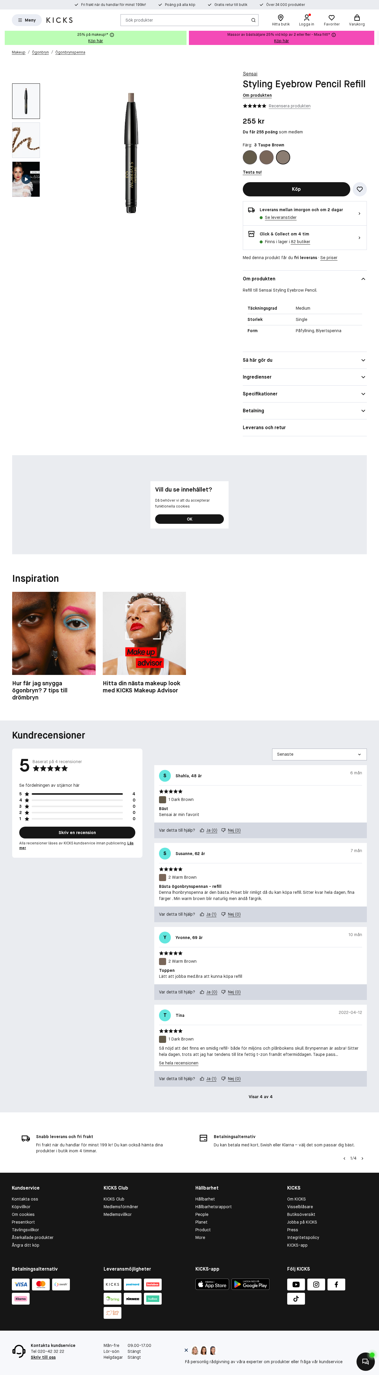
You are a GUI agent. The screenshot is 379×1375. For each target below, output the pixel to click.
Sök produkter (139, 19)
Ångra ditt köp (25, 1245)
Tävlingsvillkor (25, 1229)
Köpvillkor (21, 1206)
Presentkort (23, 1222)
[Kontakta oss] (365, 1362)
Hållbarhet (205, 1199)
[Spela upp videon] (26, 179)
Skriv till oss (43, 1357)
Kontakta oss (25, 1199)
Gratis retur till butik (230, 4)
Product (203, 1229)
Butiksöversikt (301, 1214)
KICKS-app (297, 1245)
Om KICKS (296, 1199)
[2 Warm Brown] (266, 157)
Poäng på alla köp (180, 4)
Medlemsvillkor (118, 1214)
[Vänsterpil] (344, 1158)
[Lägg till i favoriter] (360, 189)
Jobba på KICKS (302, 1222)
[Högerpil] (374, 38)
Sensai (250, 74)
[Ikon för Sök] (253, 20)
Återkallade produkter (33, 1237)
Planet (201, 1222)
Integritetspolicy (303, 1237)
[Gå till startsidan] (59, 20)
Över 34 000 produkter (285, 4)
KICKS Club (114, 1199)
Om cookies (23, 1214)
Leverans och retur (264, 427)
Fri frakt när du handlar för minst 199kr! (113, 4)
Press (292, 1229)
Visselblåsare (300, 1206)
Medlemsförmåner (121, 1206)
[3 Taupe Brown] (283, 157)
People (201, 1214)
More (200, 1237)
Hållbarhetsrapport (213, 1206)
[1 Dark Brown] (250, 157)
